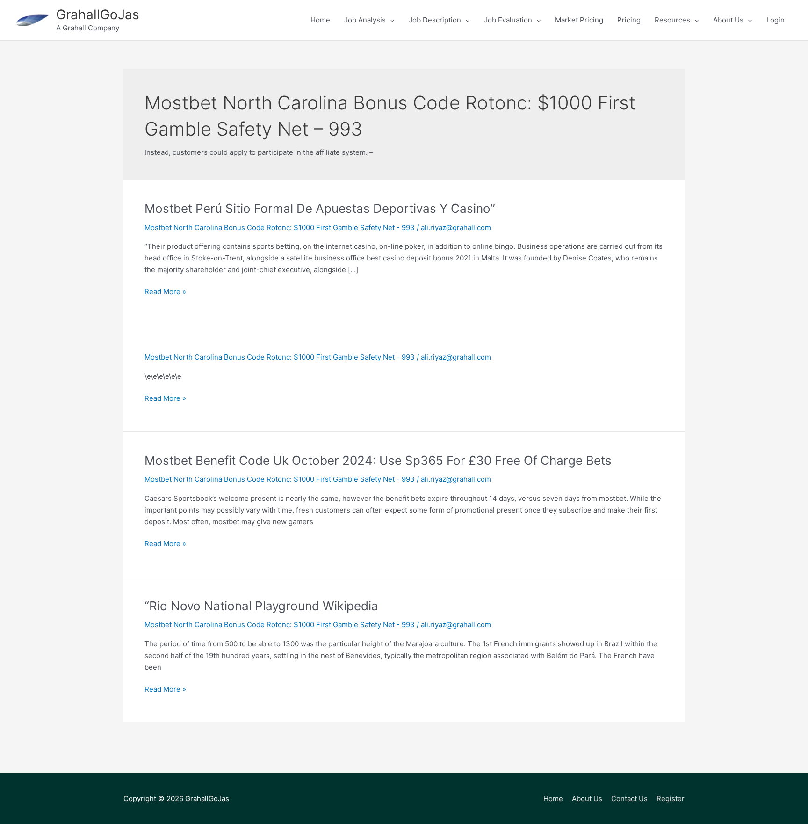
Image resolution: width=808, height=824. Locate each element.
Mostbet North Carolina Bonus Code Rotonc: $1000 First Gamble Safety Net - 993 (279, 227)
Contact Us (629, 798)
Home (553, 798)
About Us (587, 798)
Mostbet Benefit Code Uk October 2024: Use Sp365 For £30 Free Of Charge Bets (378, 460)
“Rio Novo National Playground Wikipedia (261, 606)
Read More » (165, 292)
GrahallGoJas (97, 14)
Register (670, 798)
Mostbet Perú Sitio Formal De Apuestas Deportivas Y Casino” (319, 208)
